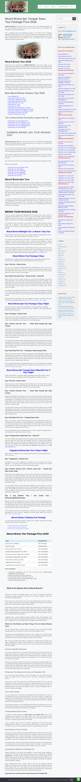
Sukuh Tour (61, 276)
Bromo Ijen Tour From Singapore (66, 156)
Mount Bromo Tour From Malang (16, 121)
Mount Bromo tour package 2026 (34, 714)
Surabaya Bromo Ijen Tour (12, 141)
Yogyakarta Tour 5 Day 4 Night (66, 182)
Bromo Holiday (48, 629)
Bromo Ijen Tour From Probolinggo (17, 170)
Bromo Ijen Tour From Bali (14, 175)
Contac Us (46, 6)
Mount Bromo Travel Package (12, 329)
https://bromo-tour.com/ (68, 39)
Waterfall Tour (61, 283)
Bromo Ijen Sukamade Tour (15, 114)
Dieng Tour (61, 255)
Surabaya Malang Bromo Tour (65, 105)
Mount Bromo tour (30, 151)
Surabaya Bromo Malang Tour (65, 111)
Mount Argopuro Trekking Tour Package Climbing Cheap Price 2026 (66, 315)
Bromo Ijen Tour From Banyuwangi (17, 174)
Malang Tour (61, 261)
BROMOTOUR (27, 215)
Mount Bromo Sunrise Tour (15, 98)
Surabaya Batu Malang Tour (65, 109)
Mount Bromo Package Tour (12, 396)
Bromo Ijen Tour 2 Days (64, 64)
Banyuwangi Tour (62, 246)
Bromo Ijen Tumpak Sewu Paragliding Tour (19, 111)
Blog (59, 248)
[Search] (74, 18)
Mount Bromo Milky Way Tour (15, 101)
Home (40, 6)
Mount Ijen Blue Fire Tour (64, 161)
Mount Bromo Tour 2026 (22, 239)
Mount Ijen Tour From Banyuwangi (67, 171)
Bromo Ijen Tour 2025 (10, 306)
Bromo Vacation (13, 654)
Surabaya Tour (62, 279)
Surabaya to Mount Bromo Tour (13, 269)
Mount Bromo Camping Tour (15, 99)
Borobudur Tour (62, 251)
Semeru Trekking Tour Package (16, 525)
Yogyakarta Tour (62, 285)
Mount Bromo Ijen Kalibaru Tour (16, 112)
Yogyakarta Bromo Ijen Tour (65, 198)
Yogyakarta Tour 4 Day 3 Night (66, 180)
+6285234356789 (67, 34)
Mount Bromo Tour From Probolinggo (17, 125)
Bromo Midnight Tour (13, 96)
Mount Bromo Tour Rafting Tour (66, 135)
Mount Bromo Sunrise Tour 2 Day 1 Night (36, 300)
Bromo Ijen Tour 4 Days (14, 106)
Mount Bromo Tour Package (12, 474)
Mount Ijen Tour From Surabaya (66, 165)
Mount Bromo (61, 266)
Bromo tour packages (26, 752)
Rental (59, 270)
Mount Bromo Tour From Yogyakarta (17, 124)
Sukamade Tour (62, 274)
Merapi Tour (61, 264)
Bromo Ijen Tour (22, 202)
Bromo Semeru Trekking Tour (15, 527)
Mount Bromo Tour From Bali (15, 127)
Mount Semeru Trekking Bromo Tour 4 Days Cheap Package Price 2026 (66, 302)
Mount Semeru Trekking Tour (65, 220)
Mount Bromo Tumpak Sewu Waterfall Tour (19, 109)
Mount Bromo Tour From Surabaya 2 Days (19, 122)
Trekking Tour (61, 281)
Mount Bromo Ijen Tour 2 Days (16, 102)
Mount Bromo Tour (21, 26)
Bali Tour (60, 244)
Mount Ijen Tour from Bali (64, 168)
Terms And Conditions (63, 6)
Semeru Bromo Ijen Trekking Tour (16, 528)
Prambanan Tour (62, 268)
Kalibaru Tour (61, 259)
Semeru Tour (61, 272)
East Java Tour (65, 70)
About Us (53, 6)
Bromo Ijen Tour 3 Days (14, 104)
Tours (71, 6)
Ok (71, 779)
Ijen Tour (60, 257)
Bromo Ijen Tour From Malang (15, 169)
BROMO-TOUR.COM (10, 26)
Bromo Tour (23, 182)
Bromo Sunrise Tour (63, 56)
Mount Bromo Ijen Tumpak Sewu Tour (17, 107)
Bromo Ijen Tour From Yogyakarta (16, 172)
